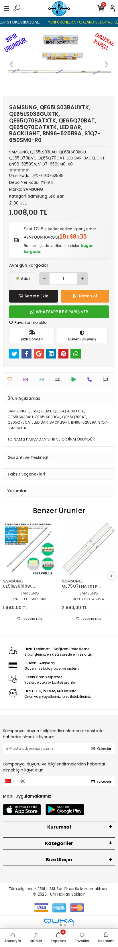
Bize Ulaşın (59, 859)
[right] (112, 576)
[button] (11, 64)
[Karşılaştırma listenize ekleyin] (59, 379)
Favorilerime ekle (30, 322)
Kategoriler (59, 843)
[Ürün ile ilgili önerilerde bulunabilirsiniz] (107, 379)
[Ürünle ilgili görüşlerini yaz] (43, 379)
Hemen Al (87, 296)
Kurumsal (59, 827)
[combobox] (9, 781)
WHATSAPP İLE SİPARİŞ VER (62, 312)
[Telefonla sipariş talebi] (91, 379)
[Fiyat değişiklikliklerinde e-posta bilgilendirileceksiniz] (74, 379)
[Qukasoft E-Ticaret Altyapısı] (59, 922)
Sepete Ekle (36, 296)
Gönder (104, 748)
